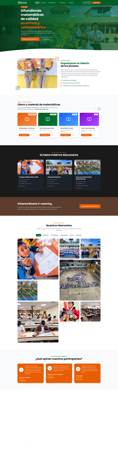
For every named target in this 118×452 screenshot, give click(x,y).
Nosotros (43, 2)
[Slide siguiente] (114, 28)
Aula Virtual (96, 2)
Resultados (62, 2)
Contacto (71, 2)
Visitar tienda (26, 39)
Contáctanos (40, 39)
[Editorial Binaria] (22, 2)
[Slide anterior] (3, 28)
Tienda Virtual (87, 2)
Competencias (52, 2)
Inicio (37, 2)
